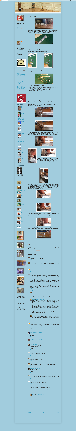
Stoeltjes (22, 152)
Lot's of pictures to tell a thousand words (23, 213)
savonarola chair (19, 87)
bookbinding (21, 74)
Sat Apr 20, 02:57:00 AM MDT (38, 339)
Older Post (57, 412)
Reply (31, 259)
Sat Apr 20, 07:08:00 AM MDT (37, 344)
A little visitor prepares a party (23, 107)
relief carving (23, 190)
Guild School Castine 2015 (23, 208)
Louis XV (18, 81)
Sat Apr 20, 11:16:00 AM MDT (39, 363)
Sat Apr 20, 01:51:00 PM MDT (40, 299)
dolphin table (22, 76)
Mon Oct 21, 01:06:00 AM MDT (40, 394)
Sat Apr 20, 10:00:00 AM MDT (40, 352)
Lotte (31, 368)
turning (24, 89)
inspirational (23, 80)
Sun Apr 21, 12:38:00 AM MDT (38, 315)
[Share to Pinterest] (40, 250)
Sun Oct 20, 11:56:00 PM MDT (37, 386)
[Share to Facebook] (39, 250)
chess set (19, 75)
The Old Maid (32, 339)
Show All (24, 163)
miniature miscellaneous (20, 83)
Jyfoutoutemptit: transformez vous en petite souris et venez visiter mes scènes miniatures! (21, 119)
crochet (19, 76)
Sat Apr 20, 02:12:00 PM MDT (37, 375)
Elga (31, 262)
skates (19, 88)
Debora (33, 299)
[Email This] (36, 250)
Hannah (31, 375)
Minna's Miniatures (20, 132)
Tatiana (31, 344)
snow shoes (21, 88)
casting (17, 75)
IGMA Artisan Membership (23, 195)
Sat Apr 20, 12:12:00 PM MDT (36, 368)
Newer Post (30, 412)
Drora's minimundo (33, 352)
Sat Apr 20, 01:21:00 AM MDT (36, 262)
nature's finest (19, 84)
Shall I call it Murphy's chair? (22, 218)
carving (23, 74)
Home (44, 412)
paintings (18, 85)
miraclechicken (32, 363)
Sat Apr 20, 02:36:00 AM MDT (39, 332)
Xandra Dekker (32, 332)
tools (23, 88)
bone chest (18, 74)
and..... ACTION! (22, 204)
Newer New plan (20, 139)
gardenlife (18, 78)
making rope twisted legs (23, 221)
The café (22, 158)
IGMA (20, 80)
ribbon (19, 86)
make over (23, 81)
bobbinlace (24, 73)
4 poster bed (19, 73)
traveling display (20, 89)
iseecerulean (19, 138)
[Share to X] (38, 250)
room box (22, 86)
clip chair (22, 75)
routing (24, 86)
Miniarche (19, 126)
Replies (32, 290)
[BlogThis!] (37, 250)
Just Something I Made (21, 141)
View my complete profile (20, 55)
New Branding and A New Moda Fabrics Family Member (21, 143)
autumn (21, 73)
